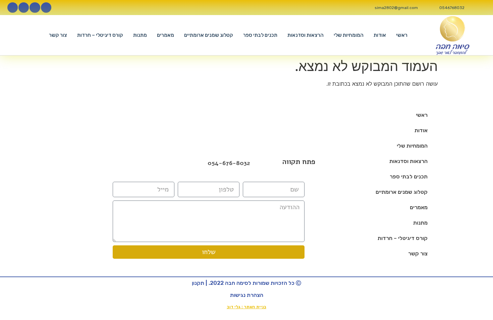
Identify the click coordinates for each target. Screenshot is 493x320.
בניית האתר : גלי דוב (246, 306)
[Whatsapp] (12, 7)
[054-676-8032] (200, 163)
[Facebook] (134, 163)
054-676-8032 (229, 163)
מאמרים (165, 35)
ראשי (401, 35)
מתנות (140, 35)
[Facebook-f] (46, 7)
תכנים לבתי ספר (260, 35)
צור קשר (58, 35)
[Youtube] (23, 7)
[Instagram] (35, 7)
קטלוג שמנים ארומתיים (208, 35)
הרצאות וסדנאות (305, 35)
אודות (380, 35)
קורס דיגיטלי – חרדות (100, 35)
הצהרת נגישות (246, 295)
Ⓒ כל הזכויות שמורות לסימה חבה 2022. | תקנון (246, 283)
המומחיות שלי (349, 35)
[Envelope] (152, 163)
